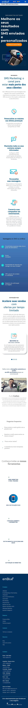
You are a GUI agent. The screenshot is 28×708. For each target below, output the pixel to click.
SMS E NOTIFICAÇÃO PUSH (13, 505)
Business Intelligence (7, 610)
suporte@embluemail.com (11, 688)
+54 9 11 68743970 (11, 690)
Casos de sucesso (7, 642)
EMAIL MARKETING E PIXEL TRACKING (13, 480)
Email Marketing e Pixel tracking (10, 593)
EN (15, 1)
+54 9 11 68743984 (11, 692)
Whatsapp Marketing (7, 608)
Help (4, 644)
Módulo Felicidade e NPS (8, 606)
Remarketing (5, 600)
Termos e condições (7, 632)
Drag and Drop (6, 602)
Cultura (4, 621)
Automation (5, 598)
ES (19, 1)
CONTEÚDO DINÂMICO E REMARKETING (13, 521)
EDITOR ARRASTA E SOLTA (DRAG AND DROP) (13, 542)
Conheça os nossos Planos (14, 44)
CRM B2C (5, 591)
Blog (4, 640)
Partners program (7, 623)
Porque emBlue (6, 619)
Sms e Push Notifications (8, 596)
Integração (5, 594)
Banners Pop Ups (6, 604)
